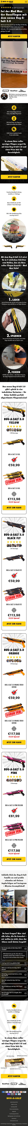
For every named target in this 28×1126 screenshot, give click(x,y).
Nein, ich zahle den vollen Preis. (14, 576)
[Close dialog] (25, 547)
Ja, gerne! (14, 572)
